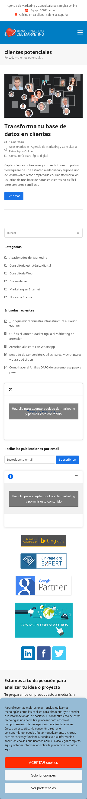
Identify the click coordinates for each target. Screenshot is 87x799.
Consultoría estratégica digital (28, 156)
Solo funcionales (43, 775)
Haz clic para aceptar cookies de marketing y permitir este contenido (43, 411)
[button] (80, 32)
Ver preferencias (43, 788)
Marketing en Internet (25, 289)
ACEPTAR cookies (43, 762)
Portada (9, 58)
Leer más (14, 196)
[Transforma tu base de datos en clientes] (43, 96)
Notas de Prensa (21, 297)
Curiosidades (18, 281)
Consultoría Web (21, 273)
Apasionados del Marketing (28, 257)
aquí (47, 741)
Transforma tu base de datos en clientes (35, 130)
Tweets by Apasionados (43, 411)
